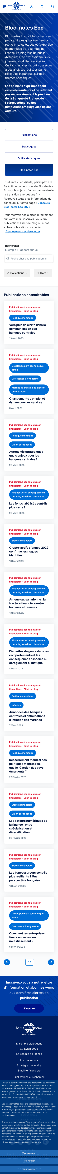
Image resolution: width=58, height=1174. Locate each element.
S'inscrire (29, 1008)
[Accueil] (29, 1029)
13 (31, 962)
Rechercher (12, 245)
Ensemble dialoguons (29, 1043)
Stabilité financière (29, 1070)
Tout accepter (29, 1153)
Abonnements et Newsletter (22, 231)
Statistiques (29, 146)
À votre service (29, 1060)
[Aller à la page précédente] (7, 962)
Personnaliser (29, 1169)
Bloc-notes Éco (29, 170)
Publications (29, 134)
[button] (52, 6)
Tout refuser (29, 1161)
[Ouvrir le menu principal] (4, 6)
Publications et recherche (29, 1077)
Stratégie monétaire (29, 1065)
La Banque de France (29, 1053)
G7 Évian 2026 (29, 1048)
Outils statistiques (29, 158)
